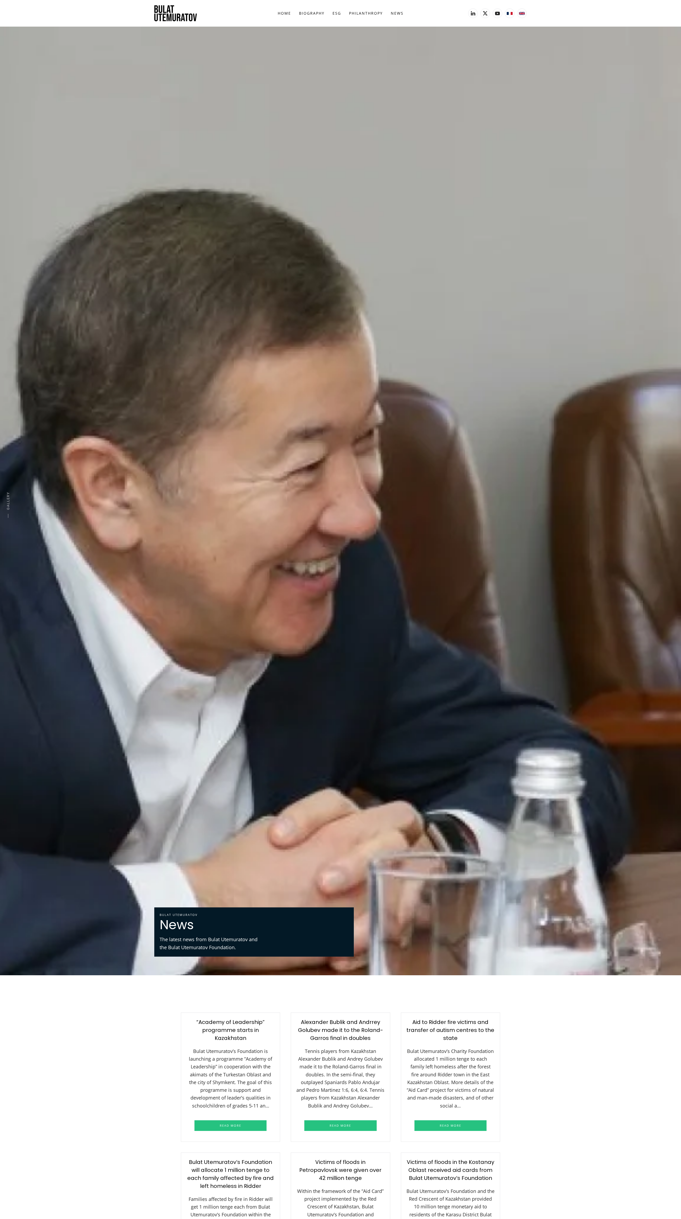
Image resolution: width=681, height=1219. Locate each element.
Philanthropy (366, 13)
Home (284, 13)
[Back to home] (175, 13)
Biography (312, 13)
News (397, 13)
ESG (337, 13)
